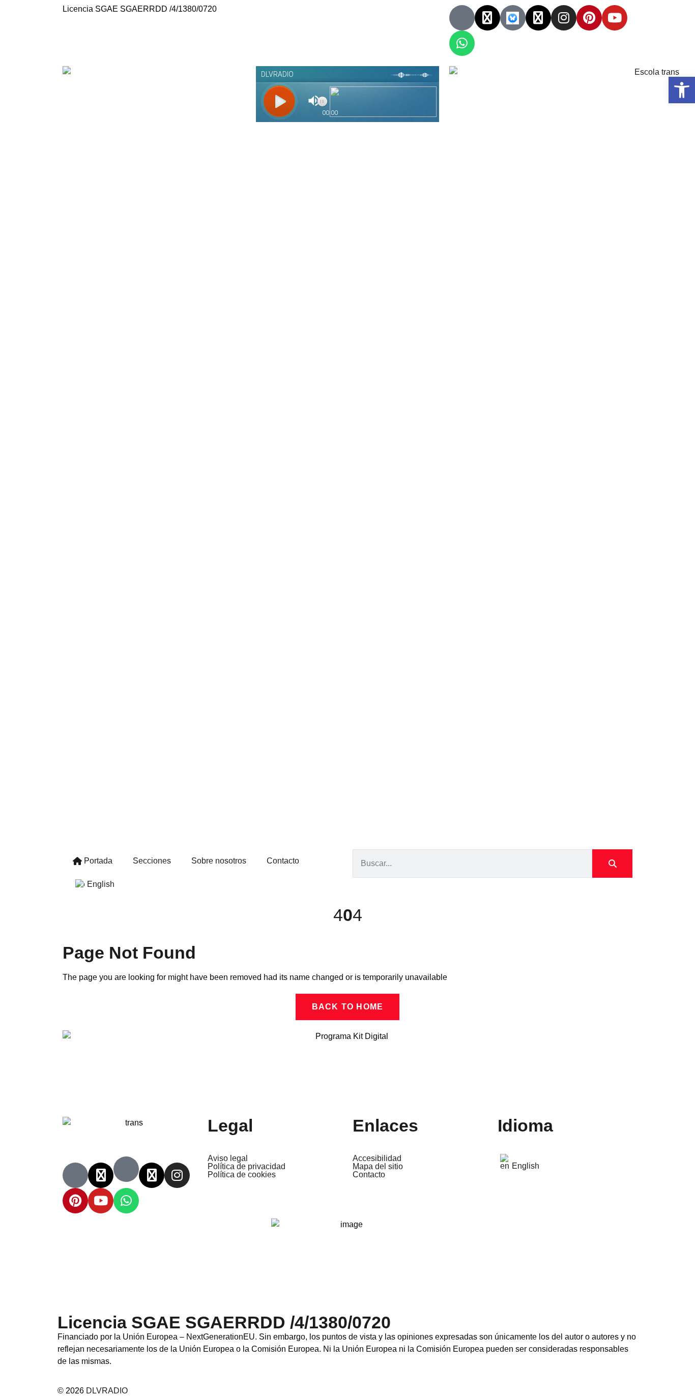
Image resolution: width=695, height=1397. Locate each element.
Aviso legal (228, 1158)
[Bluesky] (513, 18)
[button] (682, 90)
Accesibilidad (377, 1158)
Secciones (152, 860)
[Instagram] (563, 18)
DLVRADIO (107, 1390)
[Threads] (538, 18)
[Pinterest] (589, 18)
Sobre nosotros (218, 860)
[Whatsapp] (462, 43)
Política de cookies (242, 1175)
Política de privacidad (246, 1167)
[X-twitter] (487, 18)
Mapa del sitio (378, 1167)
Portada (97, 860)
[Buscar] (612, 863)
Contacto (283, 860)
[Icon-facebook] (462, 18)
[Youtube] (614, 18)
